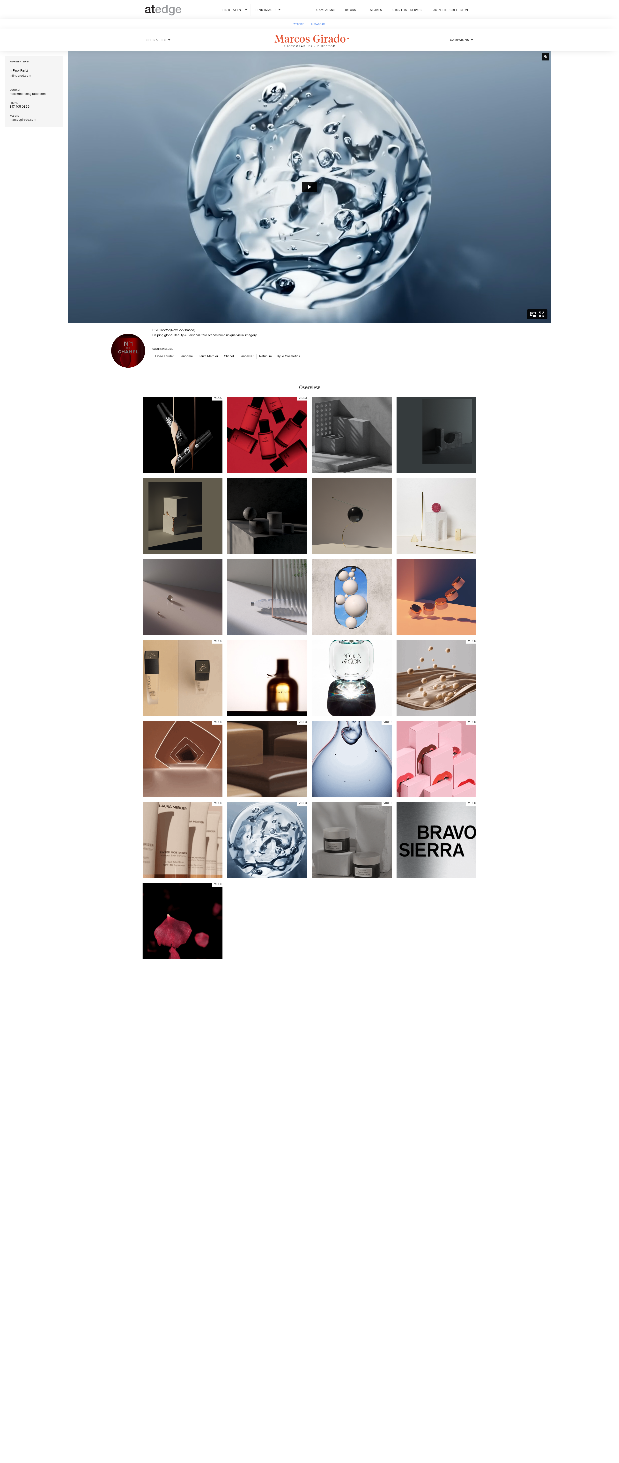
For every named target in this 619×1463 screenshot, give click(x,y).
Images (266, 10)
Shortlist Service (408, 10)
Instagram (318, 24)
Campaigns (325, 10)
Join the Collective (451, 10)
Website (299, 24)
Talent (232, 10)
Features (374, 10)
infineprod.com (20, 76)
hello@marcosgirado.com (28, 94)
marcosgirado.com (23, 120)
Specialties (156, 40)
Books (350, 10)
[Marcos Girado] (182, 435)
